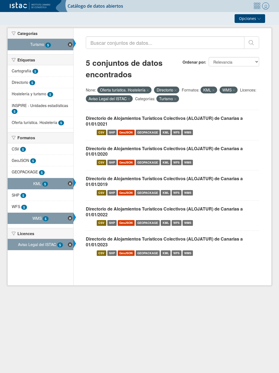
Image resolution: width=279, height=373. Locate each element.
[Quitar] (148, 90)
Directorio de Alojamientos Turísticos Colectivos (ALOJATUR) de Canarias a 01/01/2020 (164, 151)
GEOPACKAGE (147, 132)
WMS (187, 132)
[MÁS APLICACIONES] (256, 6)
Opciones (248, 18)
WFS (176, 132)
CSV (101, 132)
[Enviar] (251, 42)
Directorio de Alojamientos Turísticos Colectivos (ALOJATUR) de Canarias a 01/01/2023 (164, 242)
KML (166, 132)
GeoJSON (126, 132)
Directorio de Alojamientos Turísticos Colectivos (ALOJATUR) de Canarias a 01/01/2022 (164, 212)
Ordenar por (194, 62)
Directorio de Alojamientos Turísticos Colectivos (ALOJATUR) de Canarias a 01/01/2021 (164, 121)
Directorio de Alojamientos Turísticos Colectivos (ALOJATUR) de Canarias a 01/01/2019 (164, 181)
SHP (112, 132)
